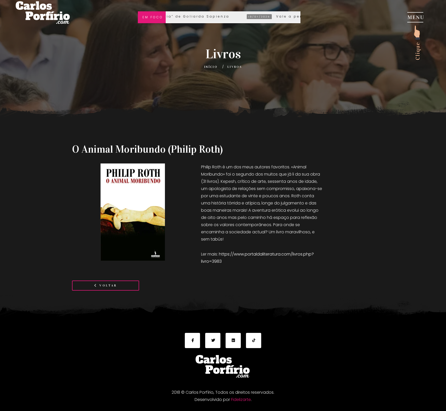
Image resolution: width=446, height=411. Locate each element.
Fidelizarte (241, 399)
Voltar (107, 285)
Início (210, 67)
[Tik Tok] (253, 340)
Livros (234, 67)
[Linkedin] (233, 340)
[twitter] (212, 340)
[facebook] (192, 340)
